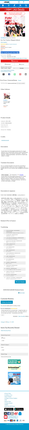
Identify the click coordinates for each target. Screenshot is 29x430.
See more (22, 292)
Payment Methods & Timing (6, 71)
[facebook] (8, 413)
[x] (5, 413)
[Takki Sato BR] (21, 316)
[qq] (20, 413)
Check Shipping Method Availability (7, 70)
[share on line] (14, 73)
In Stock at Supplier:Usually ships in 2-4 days (17, 58)
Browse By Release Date (6, 356)
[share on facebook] (9, 73)
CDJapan (3, 322)
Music (8, 322)
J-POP (12, 322)
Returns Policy (8, 401)
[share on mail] (26, 73)
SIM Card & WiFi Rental (10, 406)
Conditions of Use (8, 395)
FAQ (6, 399)
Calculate (22, 68)
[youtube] (5, 417)
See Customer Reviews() (12, 44)
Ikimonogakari (4, 42)
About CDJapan (8, 396)
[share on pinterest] (20, 73)
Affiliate (6, 404)
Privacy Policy (8, 393)
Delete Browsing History (6, 330)
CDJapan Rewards (9, 403)
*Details (19, 80)
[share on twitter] (3, 73)
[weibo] (16, 413)
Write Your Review (7, 302)
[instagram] (12, 413)
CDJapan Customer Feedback (11, 398)
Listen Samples (21, 281)
